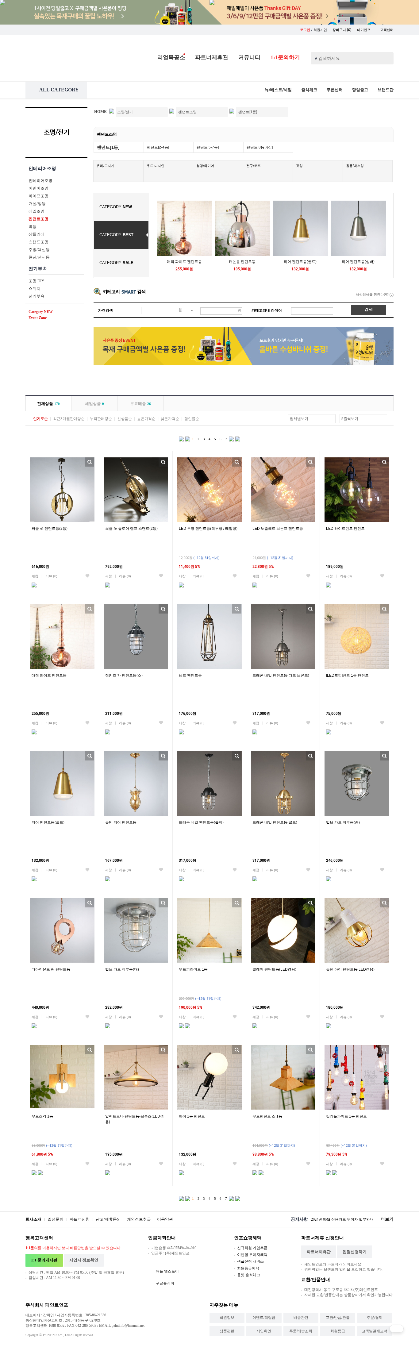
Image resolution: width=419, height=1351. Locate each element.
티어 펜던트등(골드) (300, 262)
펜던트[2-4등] (158, 147)
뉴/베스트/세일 (278, 89)
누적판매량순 (101, 419)
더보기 (387, 1219)
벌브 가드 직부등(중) (343, 822)
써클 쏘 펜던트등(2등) (49, 528)
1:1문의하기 (285, 57)
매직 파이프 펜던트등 (184, 262)
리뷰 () (51, 576)
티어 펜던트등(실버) (358, 262)
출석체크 (309, 89)
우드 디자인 (155, 165)
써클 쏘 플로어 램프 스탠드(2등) (131, 528)
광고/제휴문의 (108, 1219)
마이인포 (364, 30)
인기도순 (40, 419)
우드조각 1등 (42, 1116)
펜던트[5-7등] (208, 147)
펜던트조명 (107, 134)
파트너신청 (80, 1219)
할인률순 (191, 419)
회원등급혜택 (248, 1268)
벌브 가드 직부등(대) (122, 969)
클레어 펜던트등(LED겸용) (274, 969)
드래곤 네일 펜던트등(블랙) (201, 822)
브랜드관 (386, 89)
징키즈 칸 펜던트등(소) (124, 675)
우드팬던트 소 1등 (267, 1116)
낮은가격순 (170, 419)
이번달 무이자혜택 (252, 1255)
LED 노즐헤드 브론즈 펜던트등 (277, 528)
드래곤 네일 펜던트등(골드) (274, 822)
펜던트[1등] (108, 147)
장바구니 (342, 30)
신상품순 (124, 419)
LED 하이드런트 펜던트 (345, 528)
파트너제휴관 (211, 57)
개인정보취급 (139, 1219)
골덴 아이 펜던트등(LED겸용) (350, 969)
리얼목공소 (171, 57)
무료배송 (140, 403)
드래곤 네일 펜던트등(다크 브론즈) (280, 675)
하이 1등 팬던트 (192, 1116)
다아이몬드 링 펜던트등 (51, 969)
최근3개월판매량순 (69, 419)
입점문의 (55, 1219)
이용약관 (165, 1219)
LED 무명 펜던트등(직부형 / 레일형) (208, 528)
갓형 (299, 165)
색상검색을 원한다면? (373, 294)
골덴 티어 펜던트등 (120, 822)
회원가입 (320, 30)
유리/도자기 (105, 165)
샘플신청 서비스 (250, 1261)
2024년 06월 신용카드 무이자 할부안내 (342, 1219)
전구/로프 (253, 165)
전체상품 (48, 403)
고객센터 (387, 30)
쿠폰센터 (335, 89)
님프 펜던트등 (190, 675)
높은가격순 (146, 419)
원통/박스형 (355, 165)
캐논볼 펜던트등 (242, 262)
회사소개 (33, 1219)
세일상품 (94, 403)
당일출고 (360, 89)
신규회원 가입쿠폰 (252, 1248)
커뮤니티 (249, 57)
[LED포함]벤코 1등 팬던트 (347, 675)
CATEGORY (115, 207)
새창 (35, 576)
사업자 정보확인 (83, 1260)
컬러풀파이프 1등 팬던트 (346, 1116)
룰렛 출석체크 (248, 1275)
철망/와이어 (205, 165)
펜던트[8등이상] (260, 147)
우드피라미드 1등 (193, 969)
